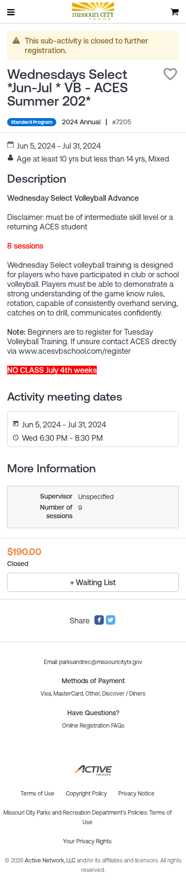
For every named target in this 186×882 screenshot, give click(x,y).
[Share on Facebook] (99, 622)
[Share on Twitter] (110, 622)
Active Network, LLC (51, 860)
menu (11, 11)
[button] (170, 74)
